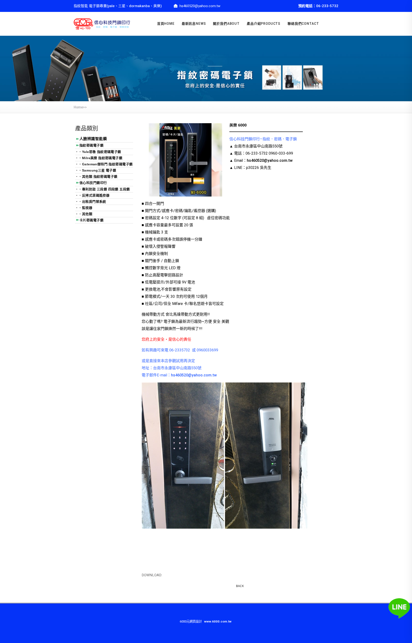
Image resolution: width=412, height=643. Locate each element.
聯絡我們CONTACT (303, 23)
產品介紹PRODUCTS (263, 23)
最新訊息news (194, 23)
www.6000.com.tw (218, 621)
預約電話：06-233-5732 (318, 6)
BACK (240, 586)
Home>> (80, 107)
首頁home (166, 23)
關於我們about (226, 23)
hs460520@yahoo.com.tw (270, 160)
